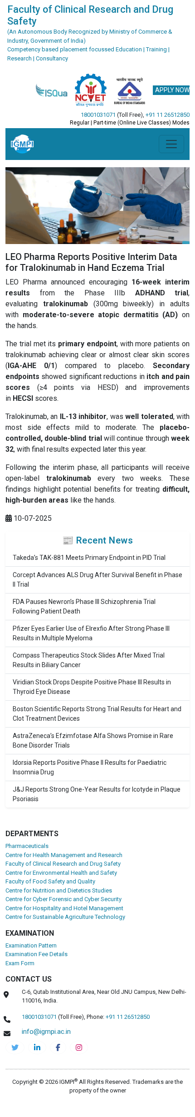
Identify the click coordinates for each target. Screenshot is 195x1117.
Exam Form (19, 963)
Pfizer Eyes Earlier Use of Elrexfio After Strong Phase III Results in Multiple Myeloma (91, 633)
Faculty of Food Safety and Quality (50, 881)
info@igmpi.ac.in (46, 1031)
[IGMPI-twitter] (14, 1047)
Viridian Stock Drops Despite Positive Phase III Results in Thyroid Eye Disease (92, 686)
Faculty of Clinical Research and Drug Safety (63, 863)
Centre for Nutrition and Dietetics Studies (58, 890)
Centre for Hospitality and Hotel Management (64, 908)
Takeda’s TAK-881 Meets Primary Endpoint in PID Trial (89, 557)
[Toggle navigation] (171, 144)
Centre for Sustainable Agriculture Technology (65, 916)
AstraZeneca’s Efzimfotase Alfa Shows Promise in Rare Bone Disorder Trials (93, 740)
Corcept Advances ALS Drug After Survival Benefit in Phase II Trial (97, 579)
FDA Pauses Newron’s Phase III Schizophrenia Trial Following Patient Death (84, 606)
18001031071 (98, 114)
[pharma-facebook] (58, 1047)
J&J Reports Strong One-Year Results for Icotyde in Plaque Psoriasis (96, 794)
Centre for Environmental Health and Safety (61, 872)
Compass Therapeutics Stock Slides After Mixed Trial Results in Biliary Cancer (89, 660)
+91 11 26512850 (168, 114)
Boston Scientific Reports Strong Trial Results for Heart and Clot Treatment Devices (97, 713)
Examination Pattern (31, 945)
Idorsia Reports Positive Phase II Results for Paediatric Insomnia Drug (89, 767)
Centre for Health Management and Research (63, 855)
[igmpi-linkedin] (37, 1047)
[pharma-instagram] (79, 1047)
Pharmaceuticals (27, 846)
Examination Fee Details (36, 954)
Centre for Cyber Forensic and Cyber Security (63, 899)
